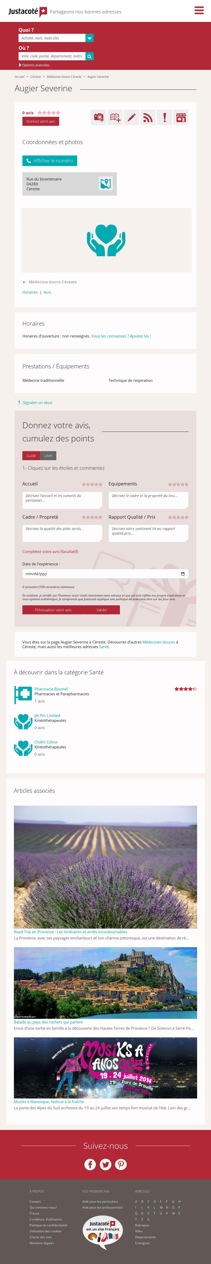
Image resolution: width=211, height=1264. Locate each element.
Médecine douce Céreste (64, 76)
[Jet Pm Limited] (23, 723)
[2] (88, 484)
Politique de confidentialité (48, 1225)
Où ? (24, 48)
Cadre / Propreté (40, 517)
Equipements (123, 484)
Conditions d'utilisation (46, 1219)
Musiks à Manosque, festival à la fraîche (49, 1101)
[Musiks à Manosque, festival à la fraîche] (105, 1067)
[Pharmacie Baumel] (23, 697)
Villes (139, 1231)
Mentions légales (42, 1243)
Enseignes (142, 1243)
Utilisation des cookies (45, 1231)
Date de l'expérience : (41, 563)
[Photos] (106, 240)
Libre (48, 455)
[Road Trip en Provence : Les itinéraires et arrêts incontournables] (105, 866)
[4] (96, 484)
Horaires (30, 292)
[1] (84, 484)
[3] (92, 484)
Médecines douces (159, 642)
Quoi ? (26, 30)
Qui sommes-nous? (43, 1207)
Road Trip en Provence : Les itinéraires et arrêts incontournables (70, 931)
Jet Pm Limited (47, 715)
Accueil (19, 76)
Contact (35, 1201)
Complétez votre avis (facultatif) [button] (50, 551)
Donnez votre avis (41, 121)
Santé (104, 646)
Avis (47, 292)
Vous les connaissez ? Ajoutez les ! (121, 335)
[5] (100, 484)
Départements (145, 1237)
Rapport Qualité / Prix (132, 517)
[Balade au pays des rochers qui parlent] (105, 982)
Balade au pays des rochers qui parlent (48, 1022)
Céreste (35, 76)
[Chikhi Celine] (23, 750)
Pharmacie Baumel (51, 688)
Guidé (31, 455)
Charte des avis (41, 1237)
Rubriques (142, 1225)
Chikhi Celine (45, 742)
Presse (34, 1213)
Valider (101, 609)
